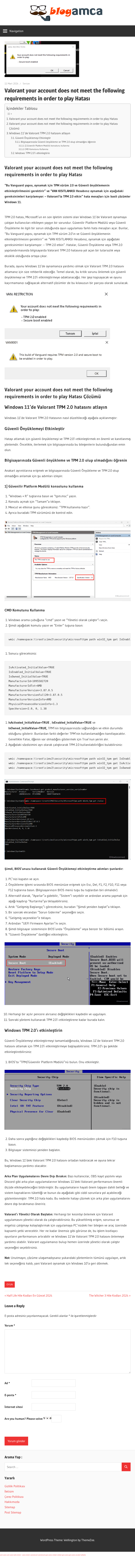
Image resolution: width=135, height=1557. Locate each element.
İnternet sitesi (14, 1407)
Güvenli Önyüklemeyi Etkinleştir (33, 138)
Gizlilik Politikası (15, 1486)
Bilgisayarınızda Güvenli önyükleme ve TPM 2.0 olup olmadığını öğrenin (58, 141)
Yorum (10, 1325)
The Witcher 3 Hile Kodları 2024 (108, 1295)
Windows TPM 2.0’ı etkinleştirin (32, 153)
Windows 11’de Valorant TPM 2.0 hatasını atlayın (39, 133)
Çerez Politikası (14, 1497)
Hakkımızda (12, 1502)
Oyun (10, 1284)
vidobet (54, 1555)
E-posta (10, 1395)
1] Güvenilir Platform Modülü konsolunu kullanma (47, 145)
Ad (7, 1383)
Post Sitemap (13, 1512)
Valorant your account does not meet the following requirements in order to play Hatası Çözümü (63, 126)
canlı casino (3, 1555)
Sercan (26, 83)
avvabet (78, 1555)
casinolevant (34, 1555)
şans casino (49, 1555)
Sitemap (10, 1507)
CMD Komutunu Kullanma (36, 149)
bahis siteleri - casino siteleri (22, 1555)
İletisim (9, 1491)
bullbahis (83, 1555)
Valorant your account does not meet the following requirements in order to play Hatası (63, 119)
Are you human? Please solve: (24, 1418)
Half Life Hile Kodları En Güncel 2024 (29, 1295)
